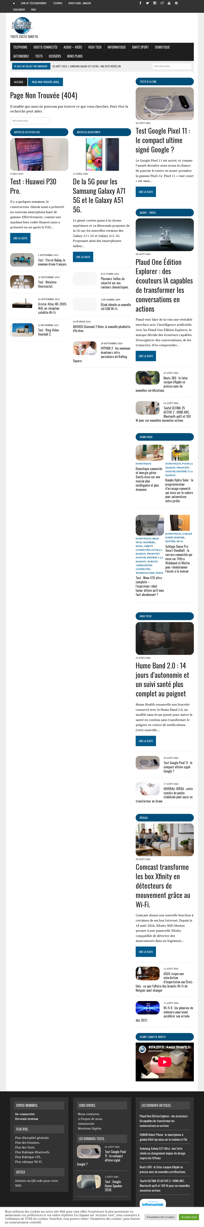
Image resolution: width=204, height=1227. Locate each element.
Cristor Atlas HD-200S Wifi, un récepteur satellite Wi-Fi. (52, 308)
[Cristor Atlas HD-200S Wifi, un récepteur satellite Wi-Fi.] (22, 308)
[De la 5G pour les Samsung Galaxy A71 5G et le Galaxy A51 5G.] (102, 168)
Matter (170, 541)
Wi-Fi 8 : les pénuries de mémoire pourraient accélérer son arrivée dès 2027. (164, 1014)
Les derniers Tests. (92, 1138)
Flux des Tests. (25, 1147)
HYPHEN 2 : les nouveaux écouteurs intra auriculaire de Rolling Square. (101, 354)
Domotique (162, 47)
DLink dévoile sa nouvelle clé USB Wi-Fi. (116, 306)
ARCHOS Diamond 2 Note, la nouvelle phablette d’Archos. (101, 328)
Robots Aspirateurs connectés (147, 565)
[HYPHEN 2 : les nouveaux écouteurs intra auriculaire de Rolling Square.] (85, 352)
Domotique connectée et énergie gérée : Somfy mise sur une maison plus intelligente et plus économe (149, 479)
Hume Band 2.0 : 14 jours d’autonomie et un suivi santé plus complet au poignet (162, 679)
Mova (139, 546)
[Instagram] (155, 2)
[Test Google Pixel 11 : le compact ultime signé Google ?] (165, 117)
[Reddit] (162, 2)
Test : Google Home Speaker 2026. (113, 1185)
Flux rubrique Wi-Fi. (28, 1162)
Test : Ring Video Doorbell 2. (48, 332)
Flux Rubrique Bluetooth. (32, 1152)
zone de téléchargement (34, 3)
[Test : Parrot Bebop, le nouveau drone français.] (22, 264)
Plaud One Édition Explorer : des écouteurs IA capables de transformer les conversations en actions (164, 285)
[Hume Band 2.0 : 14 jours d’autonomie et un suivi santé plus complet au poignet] (165, 652)
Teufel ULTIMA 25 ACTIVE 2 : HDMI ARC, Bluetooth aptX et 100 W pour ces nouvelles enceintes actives (165, 1185)
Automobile (21, 56)
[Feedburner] (183, 2)
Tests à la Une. (148, 81)
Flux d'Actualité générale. (32, 1138)
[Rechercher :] (30, 120)
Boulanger (19, 9)
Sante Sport (140, 47)
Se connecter (25, 1114)
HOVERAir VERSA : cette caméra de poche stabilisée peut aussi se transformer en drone (164, 794)
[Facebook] (140, 2)
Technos (57, 3)
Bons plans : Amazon (80, 3)
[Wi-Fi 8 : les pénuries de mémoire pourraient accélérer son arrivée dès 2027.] (148, 1011)
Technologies (145, 572)
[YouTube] (169, 2)
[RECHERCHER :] (172, 65)
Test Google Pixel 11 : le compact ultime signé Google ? (163, 139)
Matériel (149, 542)
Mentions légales (89, 1128)
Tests (39, 56)
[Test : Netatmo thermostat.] (22, 286)
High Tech (94, 47)
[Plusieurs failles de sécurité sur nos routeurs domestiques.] (85, 282)
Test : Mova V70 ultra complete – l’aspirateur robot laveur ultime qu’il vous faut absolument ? (150, 586)
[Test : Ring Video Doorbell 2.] (22, 334)
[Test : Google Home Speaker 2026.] (89, 1186)
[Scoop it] (190, 2)
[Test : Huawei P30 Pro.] (39, 168)
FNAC (33, 9)
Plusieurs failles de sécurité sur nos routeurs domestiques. (115, 282)
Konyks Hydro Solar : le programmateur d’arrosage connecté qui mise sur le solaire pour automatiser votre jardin (179, 490)
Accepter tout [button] (189, 1217)
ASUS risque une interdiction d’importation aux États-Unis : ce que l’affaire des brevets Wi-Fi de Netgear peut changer (164, 982)
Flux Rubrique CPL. (28, 1157)
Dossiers (55, 56)
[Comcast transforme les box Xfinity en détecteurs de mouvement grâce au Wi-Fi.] (165, 853)
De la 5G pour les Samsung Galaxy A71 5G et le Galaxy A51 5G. (99, 195)
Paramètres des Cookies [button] (161, 1217)
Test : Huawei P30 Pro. (33, 186)
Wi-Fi (180, 541)
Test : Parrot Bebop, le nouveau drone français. (52, 262)
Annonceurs (86, 1124)
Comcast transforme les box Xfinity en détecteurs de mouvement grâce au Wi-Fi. (163, 885)
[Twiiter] (147, 2)
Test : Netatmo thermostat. (47, 284)
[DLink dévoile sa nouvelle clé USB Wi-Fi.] (85, 308)
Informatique (117, 47)
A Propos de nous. (90, 1119)
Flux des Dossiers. (27, 1142)
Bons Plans (74, 56)
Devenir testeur (26, 1119)
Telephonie (20, 47)
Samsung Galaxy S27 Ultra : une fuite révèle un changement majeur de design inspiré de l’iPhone (162, 1153)
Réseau (144, 817)
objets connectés (45, 47)
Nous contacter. (89, 1114)
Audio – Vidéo (73, 47)
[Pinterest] (176, 2)
